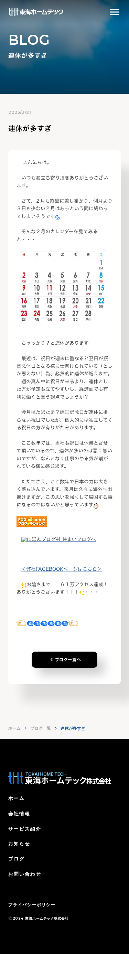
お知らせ (19, 843)
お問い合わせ (25, 874)
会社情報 (19, 814)
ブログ (16, 859)
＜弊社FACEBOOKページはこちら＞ (61, 568)
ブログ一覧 (40, 728)
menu (114, 12)
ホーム (14, 728)
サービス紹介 (25, 829)
